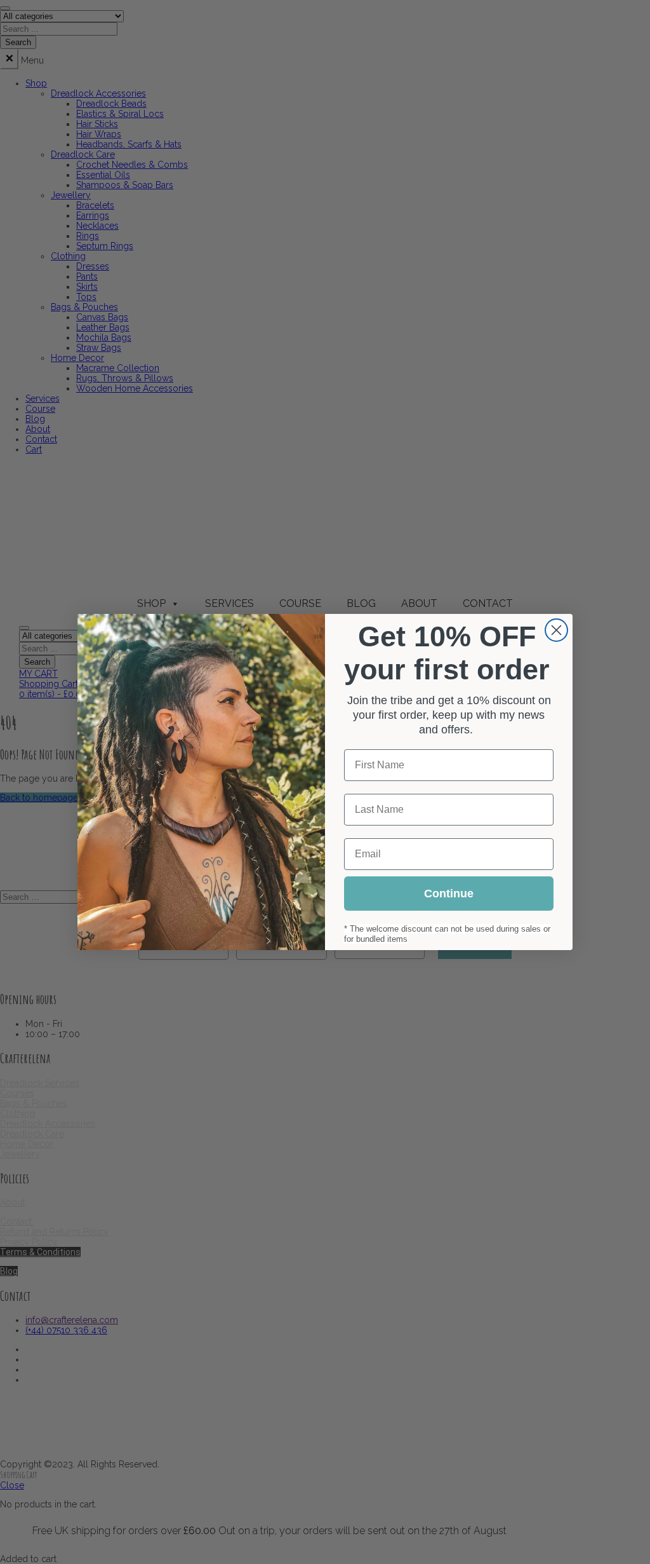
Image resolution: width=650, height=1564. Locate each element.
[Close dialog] (556, 630)
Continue (449, 893)
